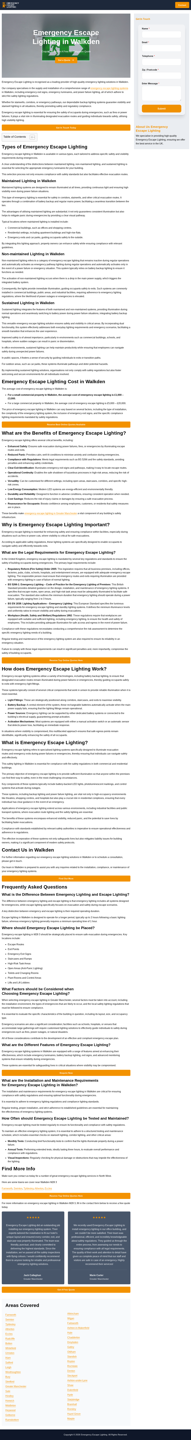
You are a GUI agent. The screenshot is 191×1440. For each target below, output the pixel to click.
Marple (71, 1418)
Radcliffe (10, 1338)
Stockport (72, 1375)
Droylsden (72, 1342)
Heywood (10, 1410)
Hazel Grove (74, 1414)
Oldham (71, 1352)
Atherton (39, 1188)
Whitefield (10, 1348)
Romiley (71, 1409)
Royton (71, 1361)
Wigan (70, 1318)
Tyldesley (29, 1188)
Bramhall (72, 1404)
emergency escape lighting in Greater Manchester (50, 513)
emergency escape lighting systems (109, 88)
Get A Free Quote (66, 1289)
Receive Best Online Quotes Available (66, 424)
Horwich (9, 1400)
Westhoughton (13, 1372)
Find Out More (66, 878)
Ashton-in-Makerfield (78, 1328)
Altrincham (73, 1313)
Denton (71, 1371)
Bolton (8, 1343)
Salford (9, 1362)
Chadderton (73, 1337)
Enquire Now (66, 1073)
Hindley (9, 1396)
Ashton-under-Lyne (77, 1380)
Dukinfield (72, 1390)
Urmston (9, 1353)
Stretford (9, 1381)
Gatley (70, 1347)
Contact (182, 5)
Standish (72, 1356)
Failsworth (72, 1323)
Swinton (18, 1188)
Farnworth (7, 1188)
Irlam (8, 1357)
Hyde (70, 1394)
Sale (7, 1391)
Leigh (8, 1367)
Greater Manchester (15, 1386)
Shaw (70, 1385)
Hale (69, 1332)
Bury (7, 1377)
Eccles (48, 1188)
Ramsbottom (12, 1420)
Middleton (10, 1405)
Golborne (10, 1415)
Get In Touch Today (66, 127)
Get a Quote (64, 60)
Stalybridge (73, 1399)
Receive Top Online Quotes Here (66, 660)
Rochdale (72, 1366)
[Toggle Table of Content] (30, 137)
